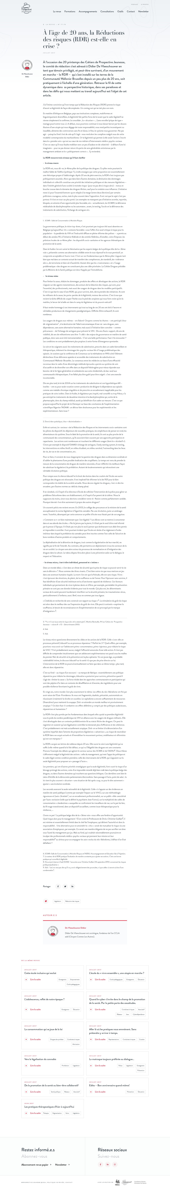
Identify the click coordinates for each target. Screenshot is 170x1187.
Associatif (141, 1009)
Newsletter (143, 11)
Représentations (114, 1039)
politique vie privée (55, 1182)
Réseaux (119, 1014)
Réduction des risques (72, 901)
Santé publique (55, 1092)
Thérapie (46, 1113)
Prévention (140, 1070)
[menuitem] (57, 11)
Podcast (134, 4)
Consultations (107, 11)
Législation (57, 901)
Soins (67, 1113)
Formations (69, 11)
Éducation (141, 979)
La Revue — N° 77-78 (56, 24)
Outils (120, 11)
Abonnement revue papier (34, 1165)
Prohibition (65, 1065)
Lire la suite (35, 979)
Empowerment (75, 979)
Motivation (76, 1044)
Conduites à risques (128, 1009)
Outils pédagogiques (73, 984)
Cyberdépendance (138, 1014)
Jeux (127, 1014)
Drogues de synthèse (56, 1039)
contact (69, 1182)
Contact (131, 11)
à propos (145, 4)
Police (120, 1065)
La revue (57, 11)
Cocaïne (141, 1039)
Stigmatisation (57, 1113)
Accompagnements (88, 11)
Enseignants (62, 979)
